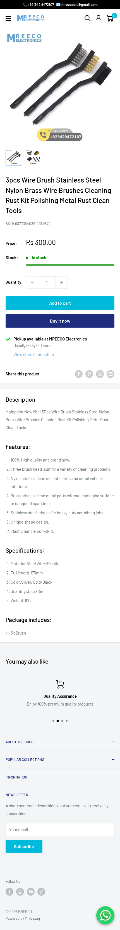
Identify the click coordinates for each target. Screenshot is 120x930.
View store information (33, 354)
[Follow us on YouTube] (31, 892)
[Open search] (88, 18)
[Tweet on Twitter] (100, 374)
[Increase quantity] (62, 282)
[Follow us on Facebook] (9, 892)
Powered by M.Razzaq (23, 918)
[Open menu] (8, 18)
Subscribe (24, 846)
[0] (109, 18)
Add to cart (60, 303)
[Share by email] (110, 374)
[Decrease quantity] (32, 282)
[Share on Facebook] (79, 374)
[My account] (98, 18)
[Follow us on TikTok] (41, 892)
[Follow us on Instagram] (20, 892)
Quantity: (14, 282)
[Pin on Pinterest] (89, 374)
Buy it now (60, 320)
